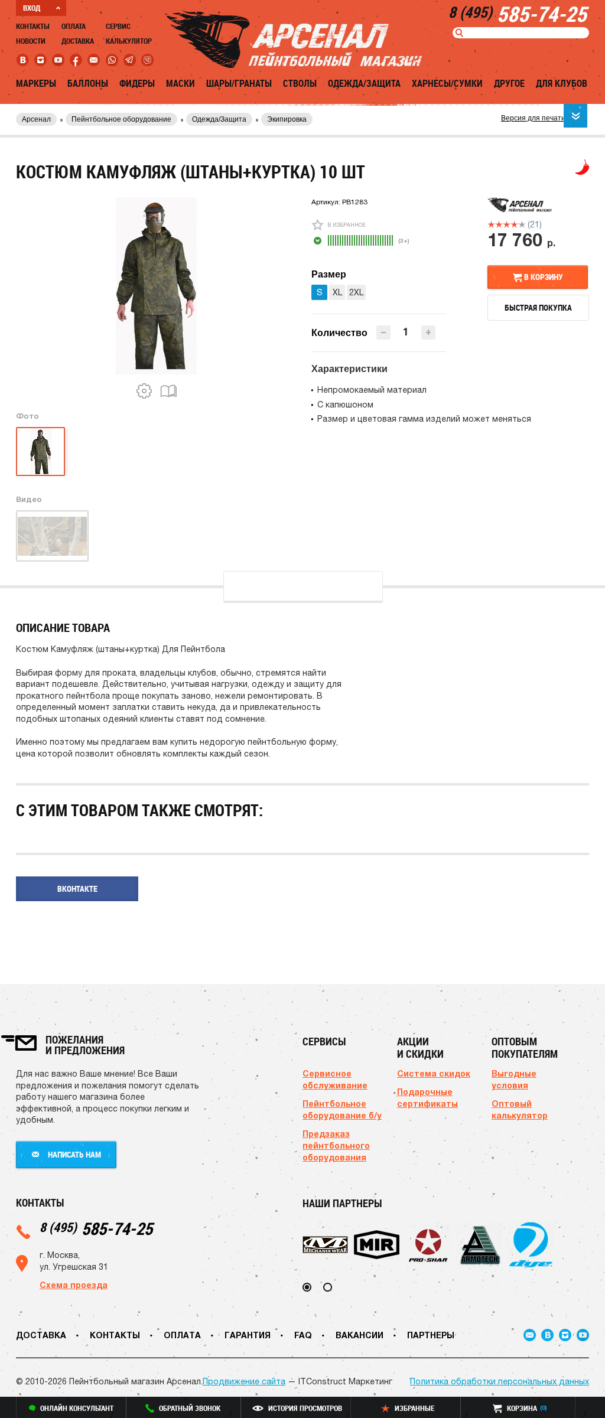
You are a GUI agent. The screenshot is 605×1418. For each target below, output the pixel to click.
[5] (522, 224)
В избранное (346, 224)
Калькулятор (129, 40)
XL (337, 292)
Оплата (73, 26)
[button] (428, 332)
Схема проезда (74, 1285)
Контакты (33, 26)
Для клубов (561, 83)
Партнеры (430, 1335)
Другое (509, 83)
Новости (30, 40)
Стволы (300, 83)
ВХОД (31, 7)
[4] (514, 224)
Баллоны (87, 83)
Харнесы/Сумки (447, 83)
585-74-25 (96, 1228)
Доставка (77, 40)
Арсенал (36, 119)
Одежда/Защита (364, 83)
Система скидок (433, 1073)
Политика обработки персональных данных (499, 1381)
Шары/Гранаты (239, 83)
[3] (506, 224)
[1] (491, 224)
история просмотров (305, 1408)
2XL (356, 292)
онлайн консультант (76, 1408)
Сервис (118, 26)
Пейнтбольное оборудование (121, 119)
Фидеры (137, 83)
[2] (499, 224)
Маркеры (36, 83)
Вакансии (359, 1335)
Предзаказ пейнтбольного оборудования (336, 1145)
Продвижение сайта (244, 1381)
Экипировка (287, 119)
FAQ (303, 1335)
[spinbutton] (406, 331)
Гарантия (248, 1335)
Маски (180, 83)
